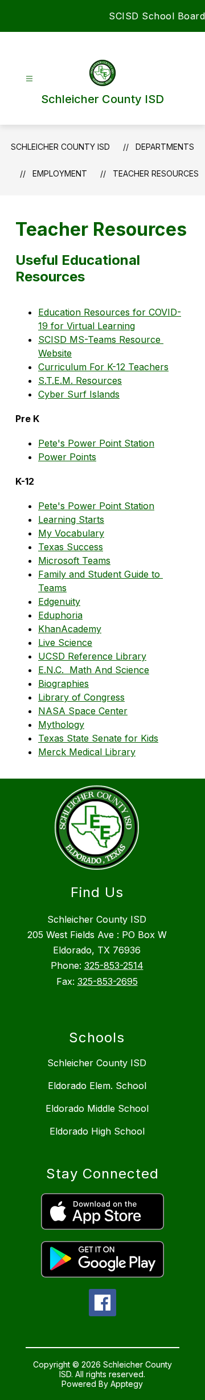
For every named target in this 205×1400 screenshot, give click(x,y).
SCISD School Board (157, 16)
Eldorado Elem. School (97, 1085)
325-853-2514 (114, 965)
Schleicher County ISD (60, 147)
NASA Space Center (83, 711)
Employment (59, 173)
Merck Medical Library (87, 752)
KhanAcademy (69, 628)
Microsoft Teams (74, 560)
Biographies (63, 683)
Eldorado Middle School (97, 1108)
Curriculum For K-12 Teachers (103, 366)
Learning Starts (71, 519)
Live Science (65, 642)
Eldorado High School (97, 1131)
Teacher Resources (156, 173)
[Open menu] (29, 78)
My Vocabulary (71, 533)
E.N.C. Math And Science (93, 670)
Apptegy (126, 1384)
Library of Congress (81, 697)
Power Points (67, 456)
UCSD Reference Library (92, 656)
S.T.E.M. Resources (80, 380)
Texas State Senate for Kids (98, 738)
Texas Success (70, 546)
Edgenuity (59, 601)
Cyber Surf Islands (79, 394)
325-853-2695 (107, 981)
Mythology (61, 724)
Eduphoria (60, 615)
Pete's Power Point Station (96, 443)
